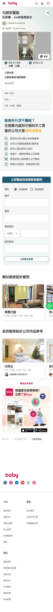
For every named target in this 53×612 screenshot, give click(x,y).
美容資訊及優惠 (9, 568)
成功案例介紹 (20, 439)
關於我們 (7, 510)
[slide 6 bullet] (30, 56)
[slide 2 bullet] (22, 56)
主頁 (7, 439)
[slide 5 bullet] (28, 56)
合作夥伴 (7, 587)
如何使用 (30, 510)
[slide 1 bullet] (20, 56)
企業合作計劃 (32, 517)
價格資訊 (7, 562)
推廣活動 (7, 593)
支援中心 (7, 517)
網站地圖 (7, 599)
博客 (5, 542)
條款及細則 (8, 523)
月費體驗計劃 (32, 523)
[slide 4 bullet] (26, 56)
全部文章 (7, 574)
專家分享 (7, 580)
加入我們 (7, 529)
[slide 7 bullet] (32, 56)
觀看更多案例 (26, 383)
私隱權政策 (8, 535)
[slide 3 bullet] (24, 56)
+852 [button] (10, 233)
